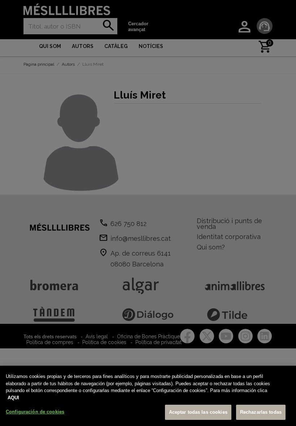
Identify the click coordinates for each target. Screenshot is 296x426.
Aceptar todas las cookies (198, 412)
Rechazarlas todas (261, 412)
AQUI (13, 397)
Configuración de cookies (35, 411)
